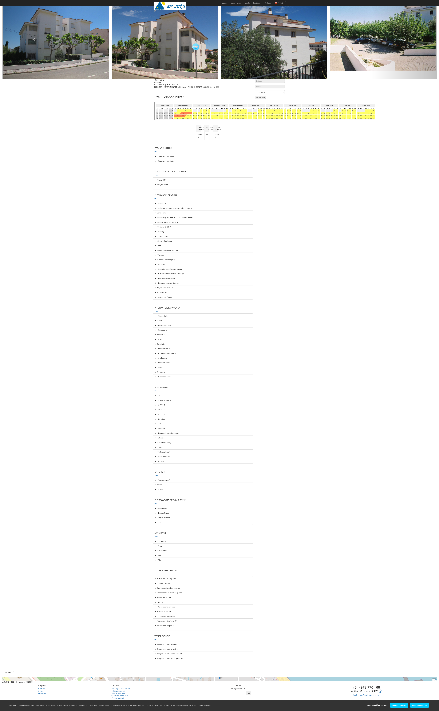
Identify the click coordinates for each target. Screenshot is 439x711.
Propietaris (42, 693)
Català (280, 3)
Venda (247, 3)
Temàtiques (257, 3)
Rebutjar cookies (399, 705)
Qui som (41, 691)
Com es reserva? (117, 698)
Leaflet (435, 680)
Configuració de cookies (377, 705)
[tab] (203, 149)
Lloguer (224, 3)
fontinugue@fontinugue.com (366, 695)
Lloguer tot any (236, 3)
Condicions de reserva (119, 695)
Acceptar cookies (419, 705)
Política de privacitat (118, 691)
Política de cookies (118, 693)
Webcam (268, 3)
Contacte (41, 689)
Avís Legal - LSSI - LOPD (120, 689)
